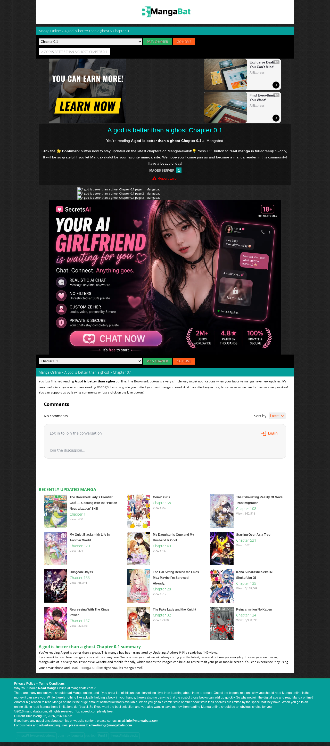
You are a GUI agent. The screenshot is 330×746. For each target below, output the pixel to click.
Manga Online (50, 372)
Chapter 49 (162, 545)
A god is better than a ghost (86, 372)
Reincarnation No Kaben (254, 609)
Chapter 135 (246, 583)
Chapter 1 (78, 514)
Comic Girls (161, 497)
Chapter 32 (162, 615)
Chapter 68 (162, 502)
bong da (77, 735)
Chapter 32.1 (80, 545)
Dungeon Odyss (81, 572)
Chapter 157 (80, 620)
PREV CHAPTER (157, 41)
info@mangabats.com (142, 721)
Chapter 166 (80, 577)
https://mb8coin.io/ (124, 735)
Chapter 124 (246, 615)
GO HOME (184, 41)
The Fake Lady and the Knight (174, 609)
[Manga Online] (165, 12)
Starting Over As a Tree (253, 534)
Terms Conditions (52, 683)
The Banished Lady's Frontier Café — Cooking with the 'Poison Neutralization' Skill (93, 502)
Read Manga (47, 688)
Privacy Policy (24, 683)
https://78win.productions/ (36, 735)
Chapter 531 (246, 540)
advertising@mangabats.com (110, 725)
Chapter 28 (162, 589)
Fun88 (102, 735)
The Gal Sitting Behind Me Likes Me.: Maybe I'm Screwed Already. (176, 577)
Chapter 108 (246, 508)
